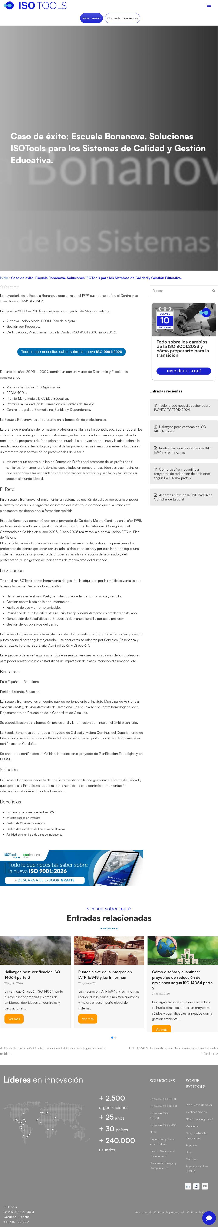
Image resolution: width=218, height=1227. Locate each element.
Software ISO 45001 (159, 1115)
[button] (112, 1038)
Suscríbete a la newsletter (196, 1135)
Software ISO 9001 (163, 1099)
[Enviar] (213, 290)
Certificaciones (196, 1112)
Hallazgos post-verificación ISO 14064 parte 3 (180, 429)
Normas (191, 1159)
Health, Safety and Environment (162, 1153)
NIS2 (153, 1132)
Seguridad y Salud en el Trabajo (162, 1141)
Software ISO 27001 (163, 1125)
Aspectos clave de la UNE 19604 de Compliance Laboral (183, 497)
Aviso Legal (143, 1212)
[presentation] (2, 1039)
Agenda (191, 1145)
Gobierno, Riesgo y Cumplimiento (163, 1165)
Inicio (4, 278)
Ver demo (192, 1126)
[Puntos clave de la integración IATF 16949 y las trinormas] (35, 950)
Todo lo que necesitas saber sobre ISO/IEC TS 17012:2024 (182, 407)
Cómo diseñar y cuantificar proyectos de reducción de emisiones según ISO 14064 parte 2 (182, 473)
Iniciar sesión (91, 18)
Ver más (14, 1019)
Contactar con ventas (122, 18)
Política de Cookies (200, 1212)
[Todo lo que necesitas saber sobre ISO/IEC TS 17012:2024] (158, 946)
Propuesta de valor (199, 1105)
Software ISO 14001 (163, 1106)
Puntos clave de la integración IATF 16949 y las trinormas (182, 450)
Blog (189, 1152)
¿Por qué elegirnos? (199, 1119)
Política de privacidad (169, 1212)
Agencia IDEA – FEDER (197, 1168)
